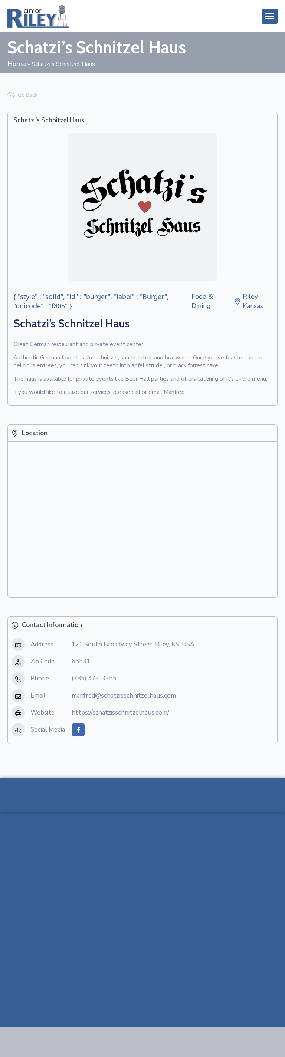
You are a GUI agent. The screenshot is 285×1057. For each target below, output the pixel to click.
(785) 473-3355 (94, 678)
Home (16, 63)
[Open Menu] (270, 16)
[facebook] (78, 729)
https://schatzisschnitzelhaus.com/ (120, 712)
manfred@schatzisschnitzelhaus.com (124, 695)
